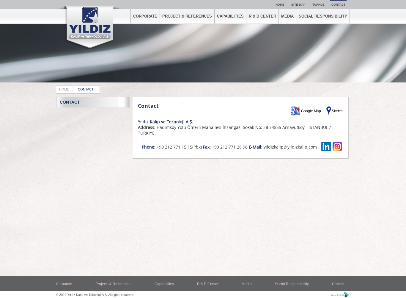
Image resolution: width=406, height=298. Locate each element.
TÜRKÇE (318, 4)
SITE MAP (298, 4)
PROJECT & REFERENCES (187, 16)
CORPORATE (145, 16)
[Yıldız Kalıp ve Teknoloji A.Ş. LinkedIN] (326, 150)
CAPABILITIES (230, 16)
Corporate (64, 284)
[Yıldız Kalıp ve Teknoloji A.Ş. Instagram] (337, 150)
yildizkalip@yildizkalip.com (290, 147)
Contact (338, 284)
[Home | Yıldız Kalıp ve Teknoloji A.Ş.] (89, 27)
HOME (280, 4)
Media (247, 284)
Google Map (311, 111)
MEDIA (287, 16)
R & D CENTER (262, 16)
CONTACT (338, 4)
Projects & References (113, 284)
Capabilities (164, 284)
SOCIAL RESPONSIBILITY (323, 16)
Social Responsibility (292, 284)
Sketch (337, 111)
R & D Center (207, 284)
